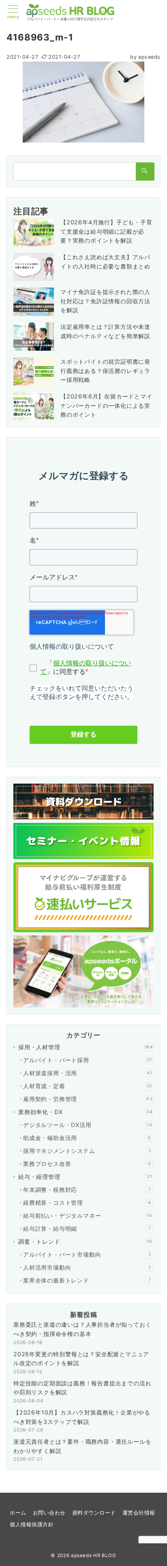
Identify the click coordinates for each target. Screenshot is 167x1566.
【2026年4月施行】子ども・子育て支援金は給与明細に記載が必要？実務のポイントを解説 (106, 231)
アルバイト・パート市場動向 (87, 1254)
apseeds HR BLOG (93, 1555)
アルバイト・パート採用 (87, 1060)
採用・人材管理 (85, 1047)
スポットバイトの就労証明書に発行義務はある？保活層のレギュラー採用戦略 (105, 371)
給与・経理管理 (85, 1176)
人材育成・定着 (87, 1085)
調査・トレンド (85, 1241)
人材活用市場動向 (87, 1267)
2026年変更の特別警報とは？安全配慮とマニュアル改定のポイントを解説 (81, 1359)
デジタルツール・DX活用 (87, 1124)
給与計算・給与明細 (87, 1228)
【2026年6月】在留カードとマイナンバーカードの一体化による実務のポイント (106, 405)
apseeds (145, 57)
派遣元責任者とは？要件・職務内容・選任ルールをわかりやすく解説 (82, 1446)
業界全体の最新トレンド (87, 1280)
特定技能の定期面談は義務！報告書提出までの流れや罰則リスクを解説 (82, 1388)
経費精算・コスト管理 (87, 1202)
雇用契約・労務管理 (88, 1098)
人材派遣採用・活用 (87, 1073)
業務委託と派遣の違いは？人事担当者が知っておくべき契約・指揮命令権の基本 (82, 1329)
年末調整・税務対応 (87, 1189)
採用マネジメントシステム (87, 1150)
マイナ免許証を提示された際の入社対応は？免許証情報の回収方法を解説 (105, 301)
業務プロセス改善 (87, 1163)
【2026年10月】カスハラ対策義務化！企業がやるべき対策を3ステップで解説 (81, 1417)
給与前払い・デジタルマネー (87, 1215)
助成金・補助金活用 (87, 1137)
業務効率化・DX (85, 1111)
